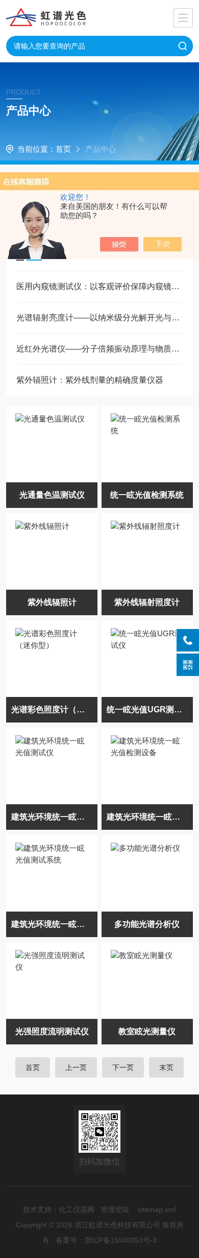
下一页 (123, 1067)
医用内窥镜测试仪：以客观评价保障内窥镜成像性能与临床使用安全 (99, 286)
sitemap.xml (156, 1209)
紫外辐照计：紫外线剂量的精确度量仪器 (89, 380)
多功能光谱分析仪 (147, 924)
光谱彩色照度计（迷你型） (54, 709)
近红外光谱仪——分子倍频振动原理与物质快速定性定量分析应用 (99, 348)
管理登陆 (115, 1209)
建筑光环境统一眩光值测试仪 (54, 816)
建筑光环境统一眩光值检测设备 (150, 816)
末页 (166, 1067)
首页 (63, 149)
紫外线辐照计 (52, 602)
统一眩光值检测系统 (147, 495)
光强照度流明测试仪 (52, 1031)
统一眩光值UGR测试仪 (148, 709)
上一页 (76, 1067)
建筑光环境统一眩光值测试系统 (54, 924)
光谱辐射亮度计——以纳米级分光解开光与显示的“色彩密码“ (99, 317)
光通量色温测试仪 (52, 495)
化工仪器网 (76, 1209)
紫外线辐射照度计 (147, 602)
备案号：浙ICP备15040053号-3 (106, 1240)
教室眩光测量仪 (147, 1031)
